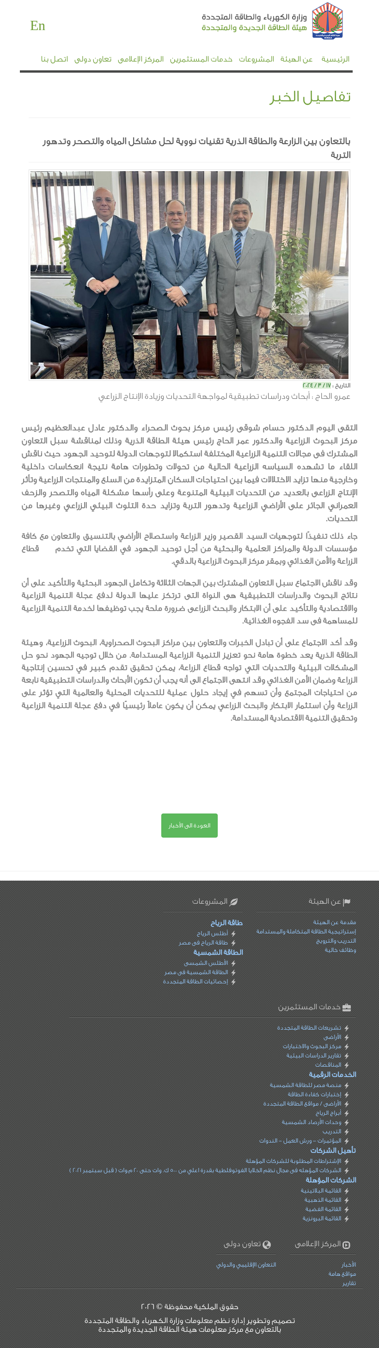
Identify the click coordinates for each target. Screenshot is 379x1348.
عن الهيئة (296, 59)
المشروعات (256, 59)
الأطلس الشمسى (206, 962)
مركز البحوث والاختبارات (312, 1046)
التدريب (332, 1131)
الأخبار (349, 1264)
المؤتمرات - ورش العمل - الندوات (300, 1140)
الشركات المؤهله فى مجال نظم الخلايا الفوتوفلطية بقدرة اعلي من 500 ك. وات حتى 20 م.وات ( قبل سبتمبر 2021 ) (205, 1170)
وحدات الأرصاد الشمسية (311, 1121)
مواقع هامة (342, 1273)
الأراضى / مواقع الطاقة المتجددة (302, 1103)
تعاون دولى (92, 59)
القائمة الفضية (323, 1208)
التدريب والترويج (336, 940)
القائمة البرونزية (322, 1218)
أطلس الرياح (212, 933)
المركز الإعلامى (141, 59)
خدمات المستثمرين (201, 59)
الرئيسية (335, 59)
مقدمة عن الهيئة (334, 922)
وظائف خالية (340, 949)
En (37, 26)
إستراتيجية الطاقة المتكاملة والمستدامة (306, 931)
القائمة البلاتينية (321, 1190)
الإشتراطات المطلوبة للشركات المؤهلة (293, 1160)
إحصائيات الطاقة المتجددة (195, 981)
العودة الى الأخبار (189, 825)
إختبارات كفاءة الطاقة (314, 1094)
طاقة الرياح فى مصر (203, 942)
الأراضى (332, 1036)
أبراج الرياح (328, 1112)
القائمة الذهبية (323, 1199)
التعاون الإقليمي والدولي (246, 1264)
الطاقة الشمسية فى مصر (196, 972)
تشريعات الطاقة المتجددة (309, 1027)
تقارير (349, 1283)
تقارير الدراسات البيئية (314, 1055)
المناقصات (328, 1064)
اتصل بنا (54, 59)
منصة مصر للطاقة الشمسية (305, 1084)
